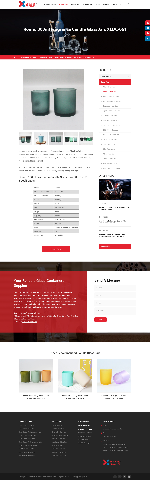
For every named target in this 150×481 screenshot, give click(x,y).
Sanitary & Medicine (85, 433)
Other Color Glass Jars (111, 168)
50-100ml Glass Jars (111, 120)
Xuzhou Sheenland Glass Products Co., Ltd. (41, 477)
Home (23, 57)
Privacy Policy (82, 477)
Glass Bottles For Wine (26, 428)
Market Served (102, 4)
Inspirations (88, 4)
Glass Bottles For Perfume (27, 435)
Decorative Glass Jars (111, 96)
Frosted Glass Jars (110, 163)
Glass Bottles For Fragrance (28, 445)
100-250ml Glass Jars (111, 125)
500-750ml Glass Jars (111, 135)
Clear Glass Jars (109, 154)
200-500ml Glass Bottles (27, 455)
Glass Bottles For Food (26, 425)
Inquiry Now (56, 249)
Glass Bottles (50, 4)
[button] (20, 138)
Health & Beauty (83, 439)
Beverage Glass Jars (110, 106)
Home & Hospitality (84, 436)
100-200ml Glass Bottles (27, 452)
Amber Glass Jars (109, 159)
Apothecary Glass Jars (111, 111)
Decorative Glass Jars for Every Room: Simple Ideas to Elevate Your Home (112, 235)
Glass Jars (63, 4)
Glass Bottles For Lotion (27, 439)
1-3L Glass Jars (109, 144)
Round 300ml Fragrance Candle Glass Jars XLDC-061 (74, 57)
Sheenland (75, 4)
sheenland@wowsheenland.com (30, 313)
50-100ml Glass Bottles (26, 449)
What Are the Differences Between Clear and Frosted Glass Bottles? (114, 222)
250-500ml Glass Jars (111, 130)
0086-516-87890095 (29, 322)
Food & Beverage (84, 443)
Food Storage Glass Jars (112, 101)
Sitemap (74, 477)
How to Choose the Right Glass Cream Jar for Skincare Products (114, 208)
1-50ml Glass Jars (110, 116)
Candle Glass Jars (45, 57)
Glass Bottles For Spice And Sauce (30, 432)
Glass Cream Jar (109, 87)
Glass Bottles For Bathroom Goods (30, 442)
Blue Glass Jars (109, 149)
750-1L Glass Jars (110, 140)
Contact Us (116, 4)
